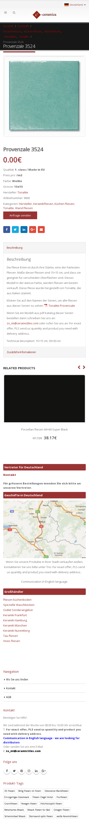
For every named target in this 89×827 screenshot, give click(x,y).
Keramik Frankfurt (15, 615)
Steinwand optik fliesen (41, 816)
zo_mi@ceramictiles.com (22, 323)
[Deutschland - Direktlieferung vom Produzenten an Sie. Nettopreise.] (44, 15)
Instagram (29, 771)
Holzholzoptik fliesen (51, 803)
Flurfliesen (62, 797)
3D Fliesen (9, 790)
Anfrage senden (20, 215)
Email (41, 229)
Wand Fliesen (24, 208)
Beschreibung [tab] (14, 248)
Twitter (15, 229)
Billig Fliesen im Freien (29, 790)
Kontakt (9, 475)
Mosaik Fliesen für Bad (38, 809)
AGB (8, 697)
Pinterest (21, 771)
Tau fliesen (10, 636)
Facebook (6, 229)
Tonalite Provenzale (62, 306)
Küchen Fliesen (64, 204)
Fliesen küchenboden (17, 600)
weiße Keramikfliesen (67, 816)
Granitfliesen (10, 803)
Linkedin (36, 771)
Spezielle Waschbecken (19, 605)
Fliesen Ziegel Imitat (43, 797)
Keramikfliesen (43, 204)
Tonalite (22, 192)
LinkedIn (24, 229)
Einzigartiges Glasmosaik (16, 797)
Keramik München (15, 625)
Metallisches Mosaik (14, 809)
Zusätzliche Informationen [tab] (21, 352)
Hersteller (25, 204)
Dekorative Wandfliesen (56, 790)
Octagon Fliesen (62, 809)
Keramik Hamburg (15, 620)
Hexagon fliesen (29, 803)
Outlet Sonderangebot (18, 610)
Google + (32, 229)
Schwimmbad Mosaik (14, 816)
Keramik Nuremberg (16, 631)
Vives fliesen (11, 641)
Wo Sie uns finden (17, 679)
